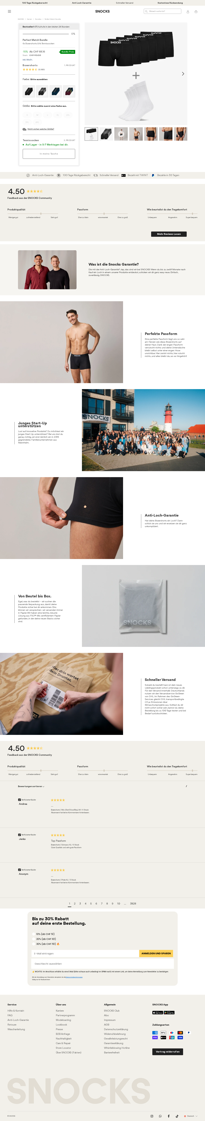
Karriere (60, 1011)
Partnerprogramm (65, 1015)
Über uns (61, 1004)
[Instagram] (151, 1116)
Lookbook (61, 1025)
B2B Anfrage (63, 1034)
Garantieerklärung (113, 1043)
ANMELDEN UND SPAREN (156, 953)
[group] (26, 192)
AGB (106, 1025)
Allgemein (110, 1004)
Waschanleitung (16, 1029)
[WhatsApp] (160, 1116)
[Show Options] (170, 963)
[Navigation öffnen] (9, 11)
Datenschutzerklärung (116, 1029)
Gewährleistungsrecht (116, 1038)
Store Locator (63, 1048)
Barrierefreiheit (112, 1052)
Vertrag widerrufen (168, 1052)
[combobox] (102, 963)
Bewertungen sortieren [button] (30, 786)
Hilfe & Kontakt (16, 1011)
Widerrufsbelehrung (115, 1034)
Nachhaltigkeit (64, 1038)
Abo (106, 1015)
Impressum (110, 1020)
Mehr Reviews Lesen (169, 234)
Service (12, 1004)
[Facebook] (168, 1116)
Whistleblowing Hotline (117, 1048)
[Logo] (102, 11)
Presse (59, 1029)
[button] (69, 904)
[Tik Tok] (177, 1116)
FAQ (10, 1015)
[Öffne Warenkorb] (196, 11)
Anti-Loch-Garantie (18, 1020)
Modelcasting (63, 1020)
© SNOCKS (11, 1116)
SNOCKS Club (112, 1011)
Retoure (12, 1025)
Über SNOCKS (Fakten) (68, 1052)
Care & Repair (63, 1043)
